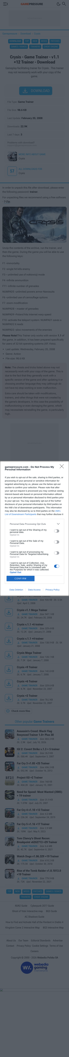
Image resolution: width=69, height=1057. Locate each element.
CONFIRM (20, 578)
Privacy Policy (53, 589)
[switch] (56, 531)
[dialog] (34, 528)
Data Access (34, 589)
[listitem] (34, 524)
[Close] (63, 467)
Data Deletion (16, 589)
